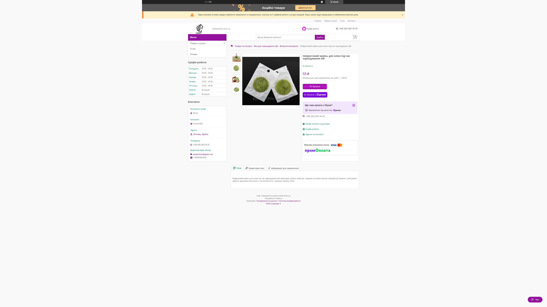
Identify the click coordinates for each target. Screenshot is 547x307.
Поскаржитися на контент (267, 201)
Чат (537, 299)
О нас (342, 21)
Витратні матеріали (289, 46)
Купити (316, 86)
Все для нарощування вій (266, 46)
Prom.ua (287, 196)
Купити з (311, 95)
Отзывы (193, 54)
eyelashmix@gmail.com (203, 154)
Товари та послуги (243, 46)
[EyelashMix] (199, 28)
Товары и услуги (330, 21)
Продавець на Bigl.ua (273, 198)
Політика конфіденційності (290, 201)
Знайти (319, 37)
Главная (318, 21)
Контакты (351, 21)
